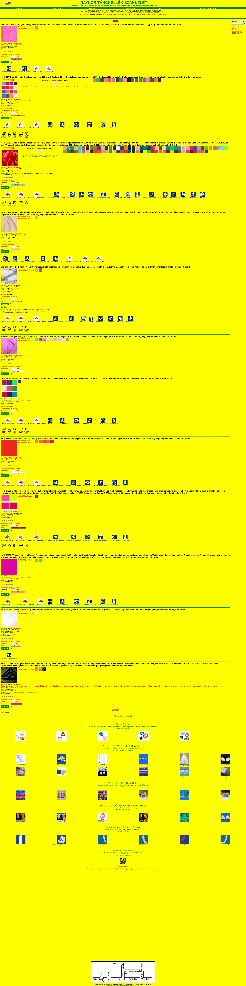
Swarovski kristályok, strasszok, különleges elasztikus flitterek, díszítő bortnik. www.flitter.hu (123, 785)
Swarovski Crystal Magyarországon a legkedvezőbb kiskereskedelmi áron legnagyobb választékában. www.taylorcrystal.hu (123, 726)
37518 (5, 399)
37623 (5, 43)
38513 (5, 167)
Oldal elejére (5, 712)
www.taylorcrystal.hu (127, 870)
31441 (5, 99)
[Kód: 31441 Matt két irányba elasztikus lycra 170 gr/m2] (10, 97)
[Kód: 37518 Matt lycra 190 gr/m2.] (9, 397)
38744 (5, 233)
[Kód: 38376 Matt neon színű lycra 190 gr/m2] (9, 455)
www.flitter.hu (116, 870)
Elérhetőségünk (56, 8)
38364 (5, 628)
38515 (5, 285)
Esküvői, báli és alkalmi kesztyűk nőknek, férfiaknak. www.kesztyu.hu (123, 829)
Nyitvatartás (93, 8)
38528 (5, 355)
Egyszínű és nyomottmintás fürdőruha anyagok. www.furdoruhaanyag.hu (123, 807)
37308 (5, 511)
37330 (5, 684)
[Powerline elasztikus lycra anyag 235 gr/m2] (9, 41)
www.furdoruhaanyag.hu (154, 870)
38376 (5, 457)
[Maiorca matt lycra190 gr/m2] (9, 353)
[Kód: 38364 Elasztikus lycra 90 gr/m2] (9, 627)
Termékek (18, 8)
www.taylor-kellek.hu (140, 870)
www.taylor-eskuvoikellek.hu (103, 870)
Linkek (160, 8)
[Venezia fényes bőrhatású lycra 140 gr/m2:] (9, 284)
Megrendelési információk (208, 8)
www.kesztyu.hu (89, 870)
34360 (5, 576)
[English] (9, 3)
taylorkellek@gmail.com (125, 855)
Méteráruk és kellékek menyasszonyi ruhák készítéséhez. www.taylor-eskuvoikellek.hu (123, 748)
